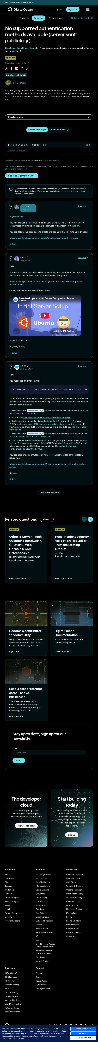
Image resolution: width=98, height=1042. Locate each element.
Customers (9, 890)
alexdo (23, 366)
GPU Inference (11, 977)
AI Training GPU (11, 973)
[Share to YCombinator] (21, 68)
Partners (8, 894)
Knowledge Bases (43, 874)
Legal (7, 909)
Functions (40, 909)
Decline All (83, 1033)
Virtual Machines (12, 1008)
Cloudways (40, 957)
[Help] (90, 145)
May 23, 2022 (26, 260)
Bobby (23, 257)
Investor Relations (12, 921)
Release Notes (72, 928)
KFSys (25, 207)
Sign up (71, 9)
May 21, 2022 (28, 210)
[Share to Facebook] (11, 68)
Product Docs (55, 18)
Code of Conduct (73, 932)
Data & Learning (42, 890)
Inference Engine (43, 886)
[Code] (48, 145)
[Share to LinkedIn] (16, 68)
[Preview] (87, 145)
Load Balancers (42, 917)
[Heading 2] (30, 145)
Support (39, 973)
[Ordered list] (38, 145)
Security (8, 917)
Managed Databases (44, 921)
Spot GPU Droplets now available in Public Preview (25, 2)
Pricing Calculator (73, 921)
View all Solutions (12, 1012)
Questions (38, 18)
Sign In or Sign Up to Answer (21, 175)
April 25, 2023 (26, 369)
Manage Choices (83, 1038)
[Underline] (14, 145)
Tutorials (24, 18)
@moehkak (17, 216)
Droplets (39, 901)
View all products (26, 825)
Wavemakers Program (75, 897)
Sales (38, 977)
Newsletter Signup (74, 909)
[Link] (19, 145)
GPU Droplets (41, 878)
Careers (8, 886)
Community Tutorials (74, 874)
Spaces (39, 925)
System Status (41, 985)
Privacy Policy (11, 913)
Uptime (39, 940)
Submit (19, 760)
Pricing (69, 917)
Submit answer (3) (37, 129)
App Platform (41, 913)
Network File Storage (45, 932)
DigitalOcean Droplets (27, 48)
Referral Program (12, 897)
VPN (7, 989)
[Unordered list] (35, 145)
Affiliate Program (12, 901)
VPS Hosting (10, 981)
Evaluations (40, 894)
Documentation (72, 925)
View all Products (43, 961)
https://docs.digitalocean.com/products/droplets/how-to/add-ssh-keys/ (43, 238)
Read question (16, 578)
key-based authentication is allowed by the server (47, 417)
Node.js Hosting (11, 996)
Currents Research (74, 890)
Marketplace (71, 913)
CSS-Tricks (71, 882)
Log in (58, 9)
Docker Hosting (11, 992)
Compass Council (73, 901)
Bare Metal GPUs (43, 882)
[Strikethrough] (16, 145)
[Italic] (11, 145)
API (37, 936)
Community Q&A (73, 878)
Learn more (60, 651)
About (7, 874)
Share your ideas (43, 989)
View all (47, 519)
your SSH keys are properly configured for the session (55, 424)
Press (7, 905)
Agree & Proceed (83, 1029)
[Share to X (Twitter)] (6, 68)
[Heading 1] (27, 145)
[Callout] (43, 145)
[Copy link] (27, 68)
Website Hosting (12, 985)
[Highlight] (24, 145)
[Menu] (88, 9)
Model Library (41, 897)
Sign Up (13, 651)
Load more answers (49, 492)
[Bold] (8, 145)
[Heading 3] (32, 145)
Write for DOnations (74, 886)
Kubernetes (41, 905)
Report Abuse (41, 981)
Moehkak (21, 83)
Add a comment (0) (60, 129)
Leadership (10, 878)
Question (10, 57)
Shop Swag (71, 936)
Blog (7, 882)
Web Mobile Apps (12, 1000)
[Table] (46, 145)
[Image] (22, 145)
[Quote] (40, 145)
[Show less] (88, 206)
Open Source (72, 905)
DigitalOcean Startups (75, 894)
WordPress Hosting (13, 1004)
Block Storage (42, 928)
